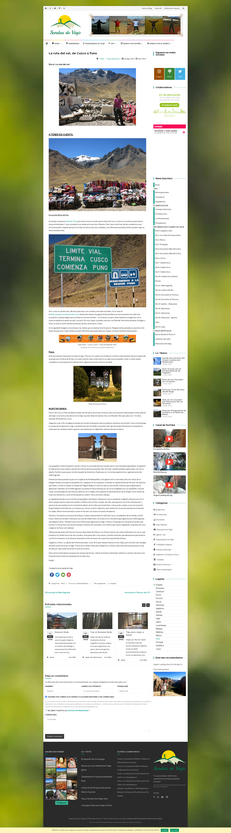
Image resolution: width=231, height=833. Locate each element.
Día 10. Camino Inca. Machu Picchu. (166, 278)
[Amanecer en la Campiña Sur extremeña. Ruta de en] (72, 773)
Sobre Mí (158, 8)
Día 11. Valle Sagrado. (164, 286)
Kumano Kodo (62, 632)
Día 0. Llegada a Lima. (163, 231)
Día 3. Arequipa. (161, 244)
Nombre (49, 686)
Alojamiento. (160, 202)
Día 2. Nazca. (160, 240)
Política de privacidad (77, 710)
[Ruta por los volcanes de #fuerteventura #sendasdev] (61, 784)
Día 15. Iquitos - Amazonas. (166, 304)
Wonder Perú (71, 221)
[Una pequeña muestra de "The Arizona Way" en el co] (72, 795)
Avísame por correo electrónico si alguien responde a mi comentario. (81, 697)
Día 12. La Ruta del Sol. (164, 290)
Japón (52, 657)
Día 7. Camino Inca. (162, 263)
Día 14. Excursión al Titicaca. (167, 299)
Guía (109, 59)
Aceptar (164, 830)
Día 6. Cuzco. (160, 258)
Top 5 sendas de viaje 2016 (94, 799)
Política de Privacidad (136, 819)
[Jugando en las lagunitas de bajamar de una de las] (51, 762)
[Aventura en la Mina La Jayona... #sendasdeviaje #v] (61, 762)
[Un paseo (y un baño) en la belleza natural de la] (51, 773)
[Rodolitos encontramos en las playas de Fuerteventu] (72, 762)
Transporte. (160, 197)
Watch (169, 439)
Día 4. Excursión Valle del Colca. (168, 249)
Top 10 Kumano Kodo (101, 632)
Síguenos (62, 803)
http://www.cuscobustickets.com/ (65, 314)
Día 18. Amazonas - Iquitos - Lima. (166, 320)
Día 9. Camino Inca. (162, 272)
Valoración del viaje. (163, 344)
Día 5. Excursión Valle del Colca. (168, 253)
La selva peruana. (162, 218)
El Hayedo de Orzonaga (93, 759)
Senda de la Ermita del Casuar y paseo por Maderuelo (173, 360)
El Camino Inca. (161, 214)
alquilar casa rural (125, 788)
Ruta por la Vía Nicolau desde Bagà (173, 391)
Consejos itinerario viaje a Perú (96, 805)
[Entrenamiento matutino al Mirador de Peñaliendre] (61, 773)
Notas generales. (162, 192)
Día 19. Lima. (160, 327)
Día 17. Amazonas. (162, 313)
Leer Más (72, 657)
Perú (102, 59)
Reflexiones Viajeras (172, 8)
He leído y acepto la (69, 710)
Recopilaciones (96, 657)
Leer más (174, 830)
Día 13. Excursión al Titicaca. (167, 295)
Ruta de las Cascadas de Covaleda (172, 380)
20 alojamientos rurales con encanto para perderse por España (133, 792)
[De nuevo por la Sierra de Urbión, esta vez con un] (72, 784)
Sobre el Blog (147, 8)
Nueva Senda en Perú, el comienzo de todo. (165, 336)
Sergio (113, 583)
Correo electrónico (91, 686)
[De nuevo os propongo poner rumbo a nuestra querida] (51, 795)
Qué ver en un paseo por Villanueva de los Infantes (172, 402)
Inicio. (157, 185)
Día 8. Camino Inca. (162, 267)
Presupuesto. (160, 223)
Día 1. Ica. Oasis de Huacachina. (168, 235)
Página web (122, 686)
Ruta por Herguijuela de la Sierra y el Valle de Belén (174, 412)
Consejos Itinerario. (163, 209)
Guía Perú (115, 59)
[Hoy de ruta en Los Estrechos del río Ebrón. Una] (61, 795)
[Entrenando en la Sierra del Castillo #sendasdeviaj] (51, 784)
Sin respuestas (100, 583)
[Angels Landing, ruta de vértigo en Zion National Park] (169, 684)
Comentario (51, 715)
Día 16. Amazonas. (162, 308)
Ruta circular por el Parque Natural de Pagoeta (171, 371)
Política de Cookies (154, 819)
